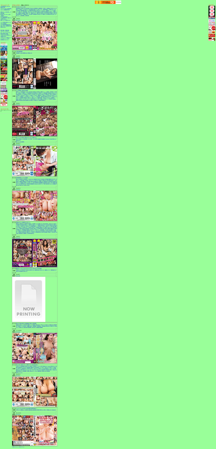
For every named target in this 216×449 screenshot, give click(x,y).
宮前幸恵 (23, 225)
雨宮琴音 (21, 100)
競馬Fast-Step (3, 27)
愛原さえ (32, 100)
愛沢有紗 (25, 327)
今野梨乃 (50, 99)
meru (32, 179)
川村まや (27, 226)
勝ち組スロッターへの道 (5, 14)
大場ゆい (49, 232)
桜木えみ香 (41, 232)
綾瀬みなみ (28, 100)
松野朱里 (20, 367)
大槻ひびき (23, 8)
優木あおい (48, 94)
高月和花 (54, 181)
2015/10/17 (18, 375)
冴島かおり (21, 327)
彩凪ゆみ (35, 10)
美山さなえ (30, 11)
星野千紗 (38, 13)
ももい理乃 (35, 139)
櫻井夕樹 (22, 369)
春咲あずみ (47, 96)
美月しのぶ (30, 182)
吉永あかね (36, 183)
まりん (36, 371)
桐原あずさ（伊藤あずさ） (23, 14)
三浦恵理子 (26, 223)
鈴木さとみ (30, 94)
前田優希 (41, 182)
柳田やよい (29, 232)
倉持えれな (23, 226)
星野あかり (36, 93)
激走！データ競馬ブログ (5, 20)
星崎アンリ (41, 93)
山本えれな (50, 227)
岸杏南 (28, 368)
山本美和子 (18, 10)
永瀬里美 (39, 139)
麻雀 (8, 30)
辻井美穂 (47, 369)
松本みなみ (51, 223)
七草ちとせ (25, 271)
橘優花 (17, 100)
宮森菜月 (20, 13)
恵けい (51, 96)
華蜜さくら (35, 226)
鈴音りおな (35, 94)
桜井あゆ (51, 225)
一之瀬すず (30, 227)
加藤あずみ (41, 181)
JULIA (17, 139)
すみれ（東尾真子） (38, 95)
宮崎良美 (27, 228)
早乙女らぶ (39, 10)
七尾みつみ (44, 371)
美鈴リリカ (27, 10)
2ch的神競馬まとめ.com (5, 6)
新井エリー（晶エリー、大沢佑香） (33, 96)
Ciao (25, 96)
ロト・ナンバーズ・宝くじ (6, 32)
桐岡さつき (35, 223)
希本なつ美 (50, 182)
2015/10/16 (18, 414)
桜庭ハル (42, 99)
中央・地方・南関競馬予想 (6, 25)
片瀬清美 (20, 232)
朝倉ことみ (22, 9)
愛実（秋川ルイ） (31, 371)
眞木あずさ (48, 326)
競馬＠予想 (3, 7)
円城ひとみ (44, 14)
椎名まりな (45, 95)
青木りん (42, 409)
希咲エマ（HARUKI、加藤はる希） (25, 326)
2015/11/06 (18, 331)
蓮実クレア (18, 91)
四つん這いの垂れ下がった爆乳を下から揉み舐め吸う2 (27, 364)
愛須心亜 (52, 226)
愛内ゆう (47, 368)
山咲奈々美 (31, 366)
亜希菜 (40, 100)
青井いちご (48, 226)
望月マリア (41, 183)
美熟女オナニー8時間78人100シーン (23, 222)
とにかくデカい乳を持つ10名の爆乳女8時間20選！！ (26, 408)
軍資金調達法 (3, 33)
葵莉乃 (46, 227)
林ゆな (17, 179)
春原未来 (43, 96)
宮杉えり (26, 225)
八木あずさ (53, 409)
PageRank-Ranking (4, 16)
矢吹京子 (39, 179)
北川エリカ (53, 8)
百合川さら (23, 95)
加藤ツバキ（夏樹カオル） (31, 13)
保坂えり (19, 95)
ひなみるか (47, 139)
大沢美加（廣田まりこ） (41, 91)
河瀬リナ (51, 369)
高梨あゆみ (24, 232)
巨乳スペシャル (19, 372)
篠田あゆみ (36, 181)
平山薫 (44, 368)
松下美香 (51, 229)
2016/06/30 (18, 144)
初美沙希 (27, 15)
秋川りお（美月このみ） (25, 185)
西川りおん (50, 183)
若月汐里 (47, 13)
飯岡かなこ (19, 229)
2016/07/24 (18, 104)
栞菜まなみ (43, 13)
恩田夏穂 (22, 366)
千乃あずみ (31, 8)
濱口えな (54, 139)
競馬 (1, 30)
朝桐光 (49, 228)
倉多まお (45, 97)
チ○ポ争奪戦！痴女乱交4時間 (22, 90)
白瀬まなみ (27, 366)
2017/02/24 (18, 20)
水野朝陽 (46, 179)
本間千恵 (30, 225)
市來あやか (45, 366)
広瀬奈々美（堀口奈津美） (43, 223)
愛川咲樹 (31, 9)
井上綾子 (31, 14)
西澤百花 (37, 182)
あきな (51, 368)
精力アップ (9, 37)
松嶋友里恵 (40, 228)
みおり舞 (34, 11)
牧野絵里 (31, 10)
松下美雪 (21, 183)
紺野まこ (53, 180)
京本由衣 (48, 371)
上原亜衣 (24, 233)
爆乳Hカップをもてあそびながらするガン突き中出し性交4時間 (29, 268)
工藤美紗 (21, 181)
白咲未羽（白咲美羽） (23, 179)
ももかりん (28, 99)
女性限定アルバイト (5, 39)
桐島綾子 (52, 228)
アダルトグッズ (4, 37)
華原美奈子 (46, 181)
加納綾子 (24, 13)
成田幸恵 (39, 371)
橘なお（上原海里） (23, 371)
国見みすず (18, 140)
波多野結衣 (18, 8)
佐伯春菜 (44, 326)
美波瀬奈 (43, 139)
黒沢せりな (18, 369)
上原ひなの (35, 368)
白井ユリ (19, 226)
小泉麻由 (22, 182)
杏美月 (38, 409)
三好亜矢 (26, 409)
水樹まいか (51, 367)
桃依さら (32, 95)
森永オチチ (53, 326)
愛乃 (34, 182)
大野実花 (28, 183)
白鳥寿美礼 (45, 182)
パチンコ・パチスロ (5, 31)
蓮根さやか (42, 227)
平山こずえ (54, 9)
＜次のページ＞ (21, 446)
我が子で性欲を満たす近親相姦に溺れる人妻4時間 (26, 323)
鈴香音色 (43, 369)
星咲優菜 (45, 93)
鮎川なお (54, 96)
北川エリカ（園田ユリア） (45, 270)
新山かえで (27, 9)
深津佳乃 (40, 226)
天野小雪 (24, 228)
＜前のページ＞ (15, 446)
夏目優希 (29, 327)
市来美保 (43, 179)
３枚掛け (2, 15)
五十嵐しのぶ (39, 14)
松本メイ (54, 95)
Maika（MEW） (19, 99)
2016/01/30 (18, 189)
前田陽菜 (29, 93)
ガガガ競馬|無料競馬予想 (6, 24)
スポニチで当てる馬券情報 (6, 8)
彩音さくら (46, 99)
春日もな (24, 183)
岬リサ (51, 94)
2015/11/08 (18, 275)
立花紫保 (54, 183)
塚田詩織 (30, 409)
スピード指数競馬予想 (5, 9)
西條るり (44, 100)
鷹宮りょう (25, 93)
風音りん (36, 366)
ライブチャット (4, 38)
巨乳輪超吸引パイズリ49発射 (22, 177)
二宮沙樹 (28, 233)
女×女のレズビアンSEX (21, 6)
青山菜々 (27, 180)
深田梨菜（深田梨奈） (38, 8)
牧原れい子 (30, 223)
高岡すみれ (44, 180)
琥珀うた (45, 8)
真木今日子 (49, 95)
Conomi (29, 179)
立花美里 (31, 228)
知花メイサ (21, 94)
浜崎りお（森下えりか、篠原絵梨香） (40, 9)
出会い (8, 38)
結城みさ (54, 99)
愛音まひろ (36, 100)
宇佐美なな (39, 11)
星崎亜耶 (22, 10)
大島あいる (20, 93)
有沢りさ (43, 94)
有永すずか (34, 369)
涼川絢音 (51, 13)
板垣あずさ (43, 225)
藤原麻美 (32, 183)
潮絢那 (41, 327)
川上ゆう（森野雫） (46, 10)
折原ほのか (52, 366)
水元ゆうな (53, 93)
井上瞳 (51, 139)
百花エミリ (28, 95)
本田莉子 (40, 180)
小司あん (44, 226)
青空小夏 (45, 183)
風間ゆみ (49, 8)
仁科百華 (54, 368)
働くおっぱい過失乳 (20, 141)
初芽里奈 (38, 227)
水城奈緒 (49, 93)
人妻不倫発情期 (19, 51)
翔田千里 (43, 11)
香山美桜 (27, 8)
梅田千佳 (19, 225)
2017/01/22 (18, 57)
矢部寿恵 (35, 14)
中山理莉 (28, 181)
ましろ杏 (24, 99)
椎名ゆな (32, 233)
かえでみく (29, 369)
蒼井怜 (34, 91)
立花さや (40, 94)
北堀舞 (53, 182)
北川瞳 (50, 9)
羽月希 (24, 100)
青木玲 (32, 93)
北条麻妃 (22, 97)
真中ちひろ (39, 369)
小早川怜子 (30, 91)
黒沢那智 (50, 181)
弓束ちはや (46, 367)
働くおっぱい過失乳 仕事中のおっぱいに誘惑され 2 (26, 137)
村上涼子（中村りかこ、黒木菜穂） (37, 229)
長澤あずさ (26, 94)
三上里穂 (31, 226)
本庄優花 (45, 232)
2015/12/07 (18, 237)
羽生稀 (21, 271)
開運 (7, 33)
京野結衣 (54, 227)
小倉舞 (20, 228)
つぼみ (54, 13)
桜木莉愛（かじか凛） (35, 99)
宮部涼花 (49, 14)
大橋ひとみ (35, 228)
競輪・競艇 (5, 30)
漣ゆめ (54, 369)
